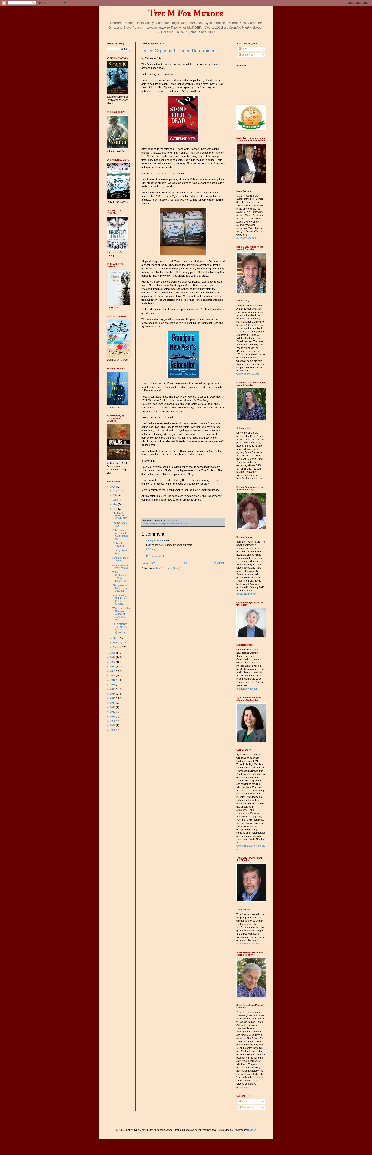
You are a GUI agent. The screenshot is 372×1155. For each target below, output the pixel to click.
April (115, 509)
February (118, 642)
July (115, 495)
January (117, 647)
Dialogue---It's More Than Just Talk (119, 588)
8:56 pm (150, 549)
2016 (113, 693)
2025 (113, 653)
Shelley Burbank (154, 540)
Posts (244, 49)
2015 (113, 698)
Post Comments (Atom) (168, 568)
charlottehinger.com (247, 688)
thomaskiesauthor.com (248, 943)
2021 (113, 671)
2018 (113, 684)
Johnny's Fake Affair (119, 552)
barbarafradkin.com (246, 593)
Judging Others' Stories (120, 559)
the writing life (187, 523)
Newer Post (148, 563)
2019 (113, 680)
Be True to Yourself (118, 544)
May (115, 504)
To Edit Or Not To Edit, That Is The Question (120, 628)
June (116, 499)
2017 (113, 689)
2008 (113, 725)
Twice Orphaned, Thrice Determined (178, 50)
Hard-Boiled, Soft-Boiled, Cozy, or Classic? (119, 599)
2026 (113, 486)
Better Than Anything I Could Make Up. (120, 534)
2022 (113, 666)
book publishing (157, 523)
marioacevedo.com (246, 238)
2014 (113, 702)
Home (184, 563)
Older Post (218, 563)
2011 (113, 711)
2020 (113, 675)
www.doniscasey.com (247, 374)
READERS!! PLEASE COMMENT (119, 515)
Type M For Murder (186, 13)
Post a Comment (155, 556)
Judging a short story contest (120, 566)
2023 (113, 662)
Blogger (251, 1130)
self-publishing (172, 523)
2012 (113, 707)
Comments (247, 55)
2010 (113, 716)
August (117, 490)
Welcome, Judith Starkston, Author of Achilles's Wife (121, 614)
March (116, 638)
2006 (113, 730)
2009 (113, 721)
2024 (113, 657)
